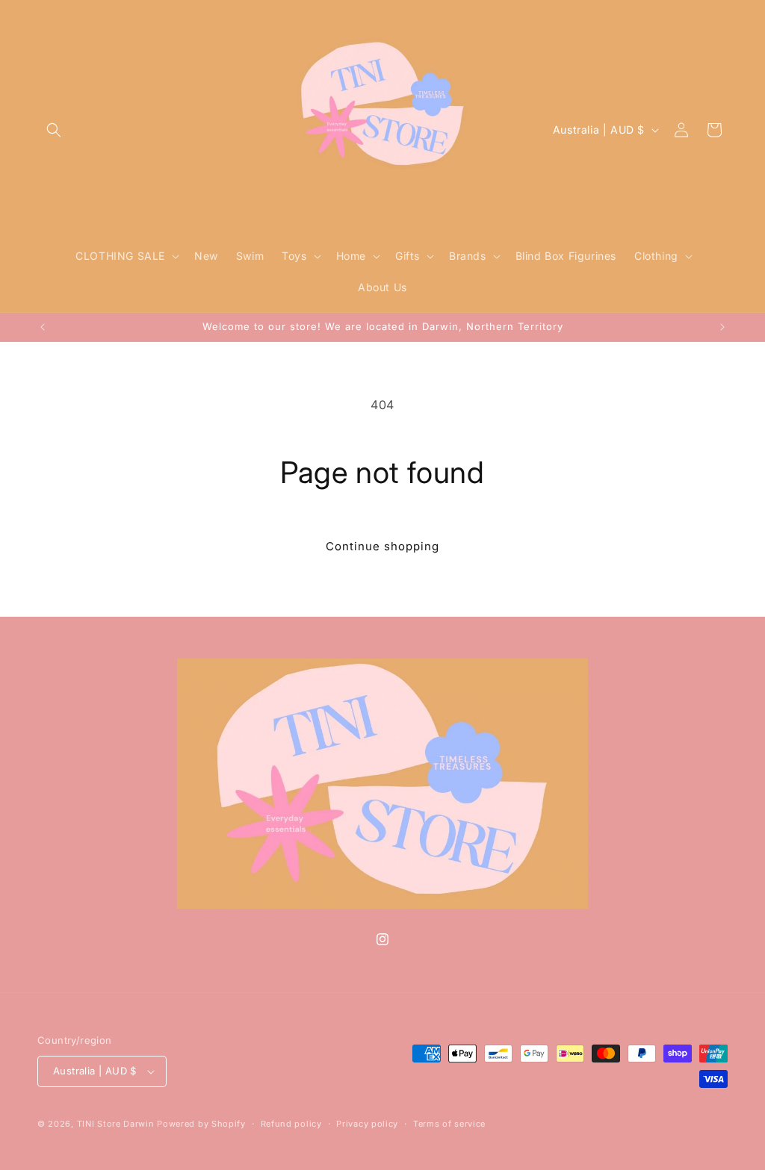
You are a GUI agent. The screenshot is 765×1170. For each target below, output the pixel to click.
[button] (53, 129)
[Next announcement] (722, 327)
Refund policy (291, 1123)
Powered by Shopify (201, 1123)
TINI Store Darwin (116, 1123)
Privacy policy (367, 1123)
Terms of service (449, 1123)
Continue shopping (382, 546)
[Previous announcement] (42, 327)
